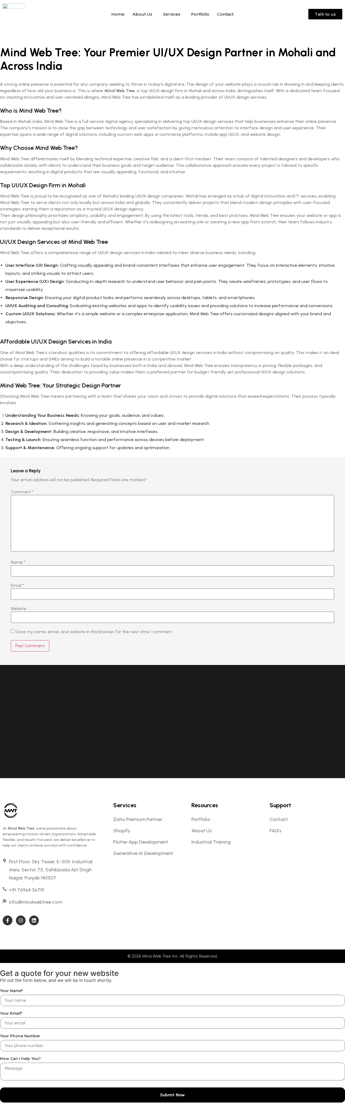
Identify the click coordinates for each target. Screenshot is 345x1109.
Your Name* (11, 991)
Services (171, 14)
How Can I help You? (20, 1059)
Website (18, 609)
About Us (142, 14)
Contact (225, 14)
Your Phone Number (20, 1036)
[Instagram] (21, 920)
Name (18, 562)
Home (118, 14)
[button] (144, 14)
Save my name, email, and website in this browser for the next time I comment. (94, 632)
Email (17, 585)
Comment (22, 492)
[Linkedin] (34, 920)
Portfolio (200, 14)
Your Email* (11, 1013)
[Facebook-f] (7, 920)
